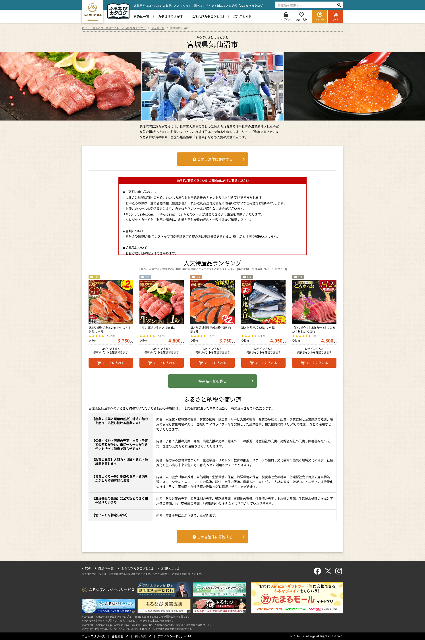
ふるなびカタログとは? (208, 16)
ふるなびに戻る (92, 15)
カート (335, 19)
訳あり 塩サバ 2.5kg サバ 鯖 (258, 328)
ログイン (285, 19)
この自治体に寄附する (215, 159)
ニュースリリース (93, 636)
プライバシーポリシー (172, 636)
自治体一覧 (141, 16)
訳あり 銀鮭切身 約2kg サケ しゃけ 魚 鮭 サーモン (109, 329)
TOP (88, 568)
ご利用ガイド (242, 16)
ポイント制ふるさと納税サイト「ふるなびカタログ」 (114, 28)
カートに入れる (113, 362)
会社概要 (117, 636)
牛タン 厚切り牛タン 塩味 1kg (157, 328)
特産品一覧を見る (212, 381)
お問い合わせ (170, 568)
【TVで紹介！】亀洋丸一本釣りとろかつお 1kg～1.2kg (313, 329)
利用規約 (140, 636)
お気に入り (301, 19)
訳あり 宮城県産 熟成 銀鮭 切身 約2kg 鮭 (210, 329)
